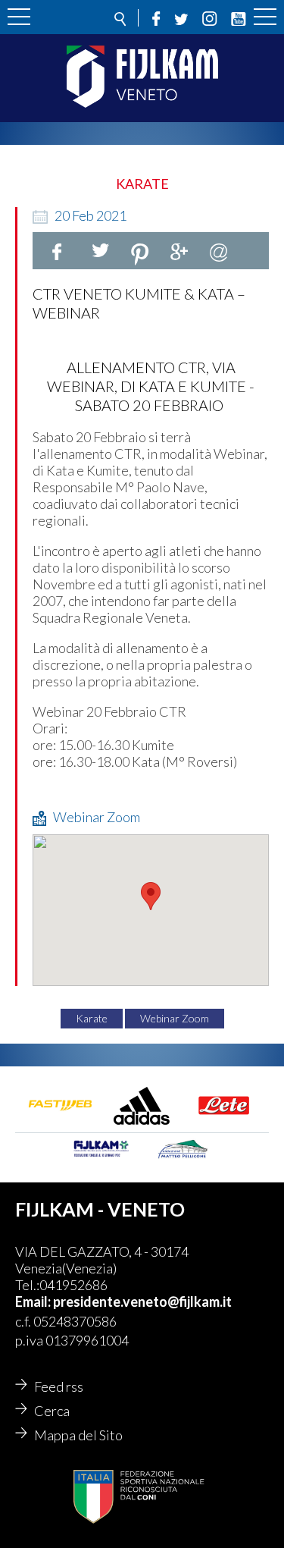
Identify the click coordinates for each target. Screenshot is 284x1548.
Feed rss (58, 1386)
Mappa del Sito (78, 1435)
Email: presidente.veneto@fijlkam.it (123, 1301)
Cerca (52, 1410)
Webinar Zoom (174, 1018)
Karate (92, 1018)
